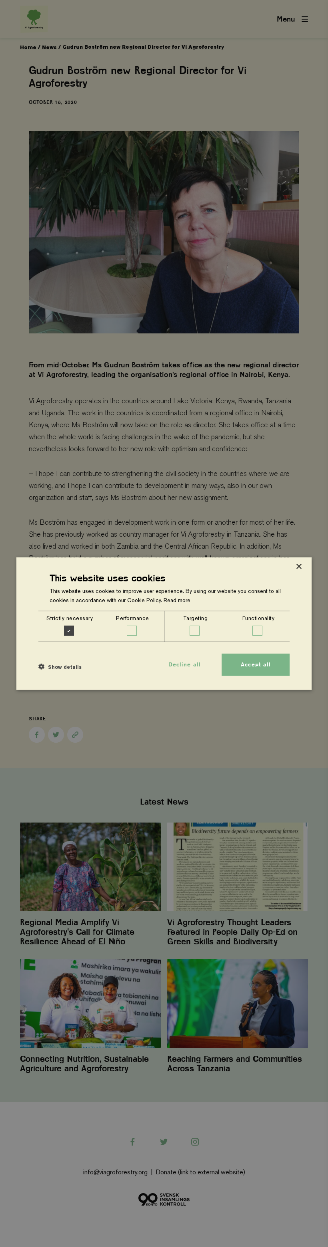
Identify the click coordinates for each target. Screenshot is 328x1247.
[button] (60, 667)
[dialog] (164, 623)
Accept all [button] (256, 664)
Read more (177, 600)
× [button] (299, 566)
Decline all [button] (184, 664)
